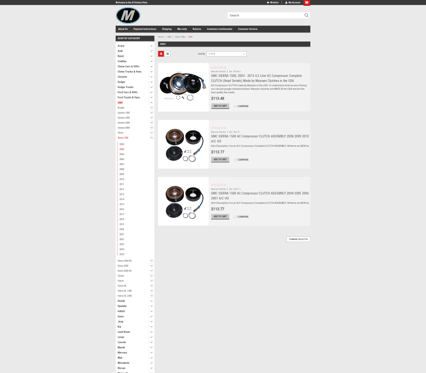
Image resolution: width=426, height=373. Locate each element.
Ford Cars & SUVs (128, 92)
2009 (121, 174)
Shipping (167, 29)
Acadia (121, 107)
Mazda (121, 347)
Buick (121, 56)
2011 (121, 184)
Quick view (183, 109)
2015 (121, 204)
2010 (121, 179)
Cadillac (122, 61)
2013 (121, 194)
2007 (121, 164)
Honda (121, 300)
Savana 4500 (124, 127)
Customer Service (247, 29)
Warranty (182, 29)
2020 (121, 229)
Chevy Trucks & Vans (129, 71)
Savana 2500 (124, 117)
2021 (121, 234)
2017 (121, 214)
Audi (120, 51)
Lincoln (122, 342)
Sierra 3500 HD (125, 270)
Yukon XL (122, 285)
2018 (121, 219)
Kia (119, 326)
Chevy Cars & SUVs (128, 66)
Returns (197, 29)
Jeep (120, 321)
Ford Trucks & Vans (129, 97)
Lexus (121, 337)
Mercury (122, 352)
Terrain (121, 275)
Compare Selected (298, 239)
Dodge (121, 82)
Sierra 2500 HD (125, 260)
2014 (121, 199)
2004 (121, 149)
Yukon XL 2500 (125, 295)
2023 (121, 244)
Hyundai (122, 306)
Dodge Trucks (125, 87)
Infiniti (121, 311)
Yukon (121, 280)
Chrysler (122, 76)
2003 (121, 144)
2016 (121, 209)
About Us (123, 29)
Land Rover (124, 331)
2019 (121, 224)
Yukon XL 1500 (125, 290)
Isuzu (121, 316)
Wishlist (274, 2)
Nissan (121, 368)
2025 (121, 254)
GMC (120, 102)
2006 (121, 159)
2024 (121, 249)
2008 (121, 169)
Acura (121, 45)
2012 (121, 189)
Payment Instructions (144, 29)
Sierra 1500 (123, 137)
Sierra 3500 (123, 265)
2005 (121, 154)
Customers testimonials (219, 29)
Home (161, 37)
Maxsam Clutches (218, 71)
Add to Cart (220, 106)
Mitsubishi (123, 362)
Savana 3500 (124, 122)
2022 (121, 239)
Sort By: (201, 54)
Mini (120, 357)
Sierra (120, 132)
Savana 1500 (124, 112)
